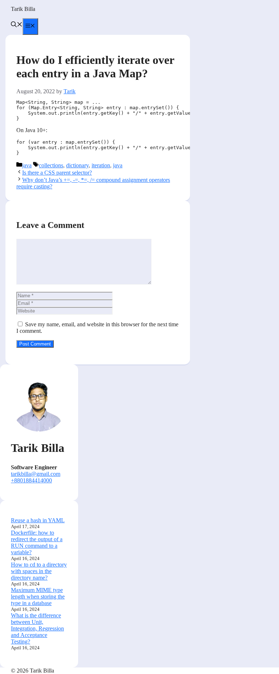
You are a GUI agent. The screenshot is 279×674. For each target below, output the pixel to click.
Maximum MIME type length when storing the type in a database (38, 596)
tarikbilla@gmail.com (35, 474)
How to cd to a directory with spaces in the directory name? (39, 571)
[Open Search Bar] (17, 25)
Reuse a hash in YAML (38, 520)
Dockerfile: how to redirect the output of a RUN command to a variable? (36, 542)
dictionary (77, 165)
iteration (101, 165)
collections (51, 165)
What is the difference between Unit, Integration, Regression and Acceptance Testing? (37, 628)
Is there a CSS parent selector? (57, 172)
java (27, 165)
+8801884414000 (31, 480)
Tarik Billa (23, 9)
